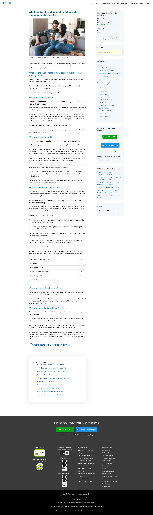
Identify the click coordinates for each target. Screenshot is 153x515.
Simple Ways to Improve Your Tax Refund (51, 395)
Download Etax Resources (110, 476)
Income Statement (108, 471)
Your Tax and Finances (103, 108)
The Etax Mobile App (108, 458)
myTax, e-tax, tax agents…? (86, 458)
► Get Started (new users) (86, 450)
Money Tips (103, 113)
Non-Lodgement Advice (109, 481)
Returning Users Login (110, 145)
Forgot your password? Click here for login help (76, 435)
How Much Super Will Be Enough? (49, 388)
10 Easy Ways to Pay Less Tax (48, 375)
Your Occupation (104, 94)
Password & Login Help (85, 455)
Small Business (104, 91)
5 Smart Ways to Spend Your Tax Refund (51, 364)
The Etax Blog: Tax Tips (85, 481)
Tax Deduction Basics (108, 455)
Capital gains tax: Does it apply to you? (51, 344)
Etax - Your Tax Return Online (8, 3)
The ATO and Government (107, 105)
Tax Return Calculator (84, 461)
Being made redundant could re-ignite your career (54, 371)
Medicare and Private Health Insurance (110, 73)
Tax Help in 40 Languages (86, 463)
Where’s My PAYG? (108, 473)
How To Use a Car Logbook (47, 381)
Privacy (110, 466)
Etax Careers (106, 486)
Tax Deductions (104, 76)
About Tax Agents (83, 466)
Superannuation (104, 120)
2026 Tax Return (104, 67)
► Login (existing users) (85, 453)
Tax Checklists (106, 484)
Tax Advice (100, 65)
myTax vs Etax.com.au (84, 476)
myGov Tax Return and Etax (86, 473)
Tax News (100, 97)
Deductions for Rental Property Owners (51, 391)
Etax (83, 332)
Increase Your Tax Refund (107, 70)
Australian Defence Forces (107, 85)
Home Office (103, 88)
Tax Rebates (103, 80)
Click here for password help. (110, 152)
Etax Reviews (82, 471)
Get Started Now (110, 136)
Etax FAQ (105, 468)
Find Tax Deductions (84, 479)
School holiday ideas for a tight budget (108, 187)
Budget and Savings (105, 110)
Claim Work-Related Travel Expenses (50, 385)
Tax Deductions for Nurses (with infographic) (52, 368)
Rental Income (104, 116)
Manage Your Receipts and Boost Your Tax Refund (54, 378)
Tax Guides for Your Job (103, 83)
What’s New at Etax (108, 450)
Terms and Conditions (108, 463)
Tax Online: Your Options (85, 468)
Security (104, 466)
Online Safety (106, 461)
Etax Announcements (106, 99)
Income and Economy (105, 102)
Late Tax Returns (107, 479)
